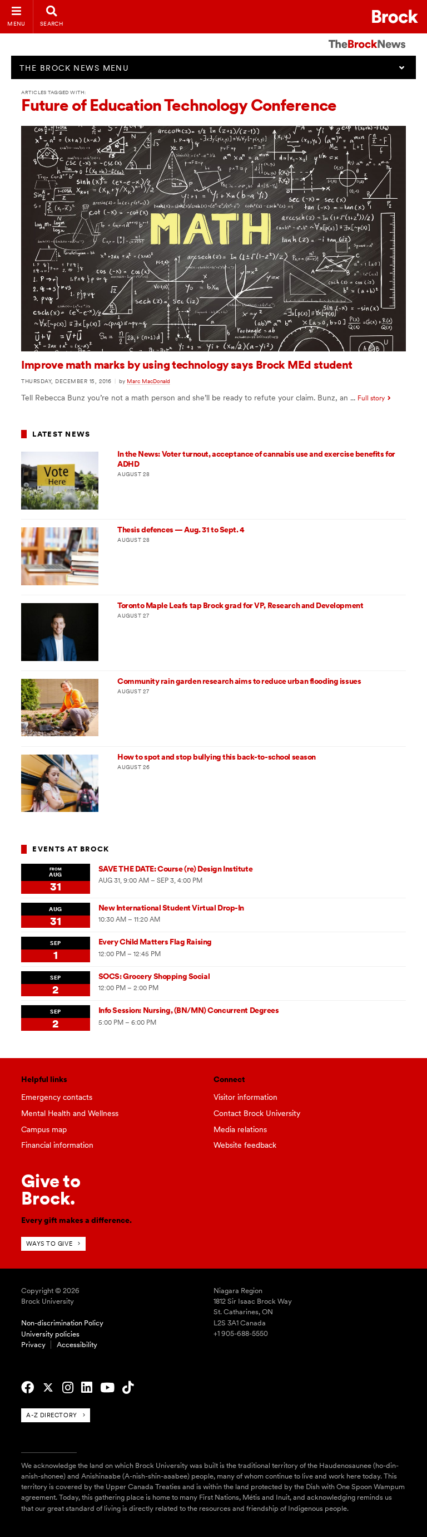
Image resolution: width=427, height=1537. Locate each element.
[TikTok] (127, 1388)
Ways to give (49, 1243)
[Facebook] (27, 1388)
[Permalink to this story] (213, 349)
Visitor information (245, 1097)
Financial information (57, 1145)
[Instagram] (67, 1388)
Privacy (33, 1344)
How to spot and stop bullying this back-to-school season (216, 757)
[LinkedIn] (86, 1388)
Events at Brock (70, 849)
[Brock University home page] (395, 16)
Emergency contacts (56, 1097)
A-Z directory (51, 1415)
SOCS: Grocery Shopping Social (154, 976)
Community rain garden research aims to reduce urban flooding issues (239, 681)
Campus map (44, 1129)
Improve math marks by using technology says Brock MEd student (186, 364)
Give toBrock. (51, 1189)
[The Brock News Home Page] (367, 36)
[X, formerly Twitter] (48, 1388)
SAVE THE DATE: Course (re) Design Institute (175, 869)
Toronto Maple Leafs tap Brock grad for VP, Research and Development (240, 605)
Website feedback (245, 1145)
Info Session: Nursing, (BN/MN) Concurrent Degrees (188, 1010)
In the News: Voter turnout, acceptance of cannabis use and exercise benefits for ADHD (256, 458)
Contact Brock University (257, 1113)
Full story (371, 398)
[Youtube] (107, 1388)
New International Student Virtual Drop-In (171, 908)
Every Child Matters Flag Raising (155, 942)
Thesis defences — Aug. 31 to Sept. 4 (180, 530)
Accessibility (77, 1344)
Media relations (240, 1129)
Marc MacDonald (148, 381)
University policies (50, 1334)
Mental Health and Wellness (69, 1113)
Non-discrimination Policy (62, 1323)
